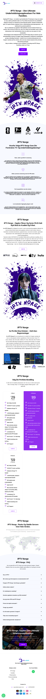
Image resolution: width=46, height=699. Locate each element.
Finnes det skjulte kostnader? (10, 603)
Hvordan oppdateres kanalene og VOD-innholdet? (15, 595)
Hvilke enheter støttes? (8, 587)
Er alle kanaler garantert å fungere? (11, 611)
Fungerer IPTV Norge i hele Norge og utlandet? (14, 583)
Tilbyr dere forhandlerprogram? (10, 615)
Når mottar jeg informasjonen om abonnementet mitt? (16, 578)
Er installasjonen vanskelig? (9, 591)
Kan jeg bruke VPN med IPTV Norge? (12, 599)
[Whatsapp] (33, 671)
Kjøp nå (33, 446)
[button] (23, 575)
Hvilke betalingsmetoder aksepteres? (12, 619)
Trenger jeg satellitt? (8, 607)
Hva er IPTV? (6, 574)
